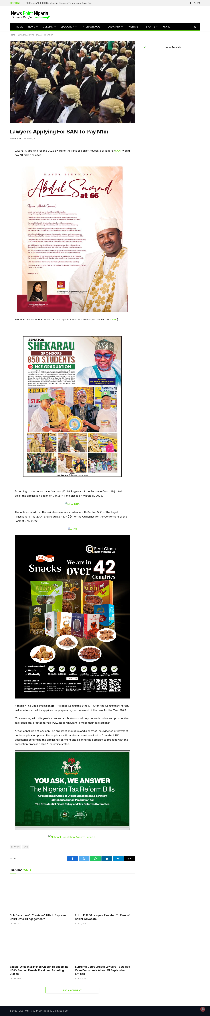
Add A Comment (72, 990)
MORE (166, 26)
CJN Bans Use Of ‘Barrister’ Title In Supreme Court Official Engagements (38, 917)
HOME (19, 26)
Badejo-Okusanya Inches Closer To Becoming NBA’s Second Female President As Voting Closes (39, 970)
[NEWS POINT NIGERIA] (31, 14)
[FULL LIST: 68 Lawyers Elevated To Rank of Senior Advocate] (105, 894)
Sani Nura (16, 138)
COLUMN (48, 26)
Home (12, 35)
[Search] (195, 26)
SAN (118, 150)
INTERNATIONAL (91, 26)
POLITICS (133, 26)
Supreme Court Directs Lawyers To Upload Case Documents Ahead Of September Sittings (102, 970)
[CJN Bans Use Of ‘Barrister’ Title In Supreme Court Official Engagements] (39, 894)
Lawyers (15, 846)
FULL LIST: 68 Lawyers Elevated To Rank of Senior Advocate (102, 917)
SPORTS (150, 26)
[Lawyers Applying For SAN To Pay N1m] (72, 82)
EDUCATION (67, 26)
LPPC (113, 319)
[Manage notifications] (202, 1009)
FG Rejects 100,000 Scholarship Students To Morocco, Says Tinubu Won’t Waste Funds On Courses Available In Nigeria (60, 3)
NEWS (31, 26)
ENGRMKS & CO (60, 1011)
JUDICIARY (114, 26)
